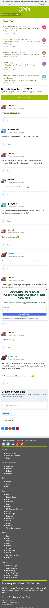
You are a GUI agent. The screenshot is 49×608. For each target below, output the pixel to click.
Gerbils (8, 511)
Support (9, 468)
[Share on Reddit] (10, 428)
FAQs (8, 458)
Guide (4, 491)
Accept (41, 4)
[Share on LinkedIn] (13, 428)
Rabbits (9, 525)
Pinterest (22, 444)
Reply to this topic (24, 97)
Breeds (4, 532)
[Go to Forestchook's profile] (4, 131)
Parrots (9, 521)
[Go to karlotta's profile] (4, 181)
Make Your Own (12, 575)
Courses (5, 562)
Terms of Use (6, 597)
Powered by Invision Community (25, 607)
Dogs (8, 504)
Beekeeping (10, 570)
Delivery (9, 471)
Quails (8, 523)
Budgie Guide (11, 497)
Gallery (8, 484)
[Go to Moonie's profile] (4, 107)
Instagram (3, 444)
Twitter (8, 444)
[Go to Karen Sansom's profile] (44, 64)
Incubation (10, 518)
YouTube (17, 444)
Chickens (9, 502)
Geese (8, 548)
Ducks (8, 506)
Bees (8, 494)
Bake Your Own (11, 577)
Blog (7, 486)
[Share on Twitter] (2, 428)
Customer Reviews (13, 456)
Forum (8, 482)
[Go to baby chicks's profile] (44, 40)
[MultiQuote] (3, 120)
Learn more (33, 4)
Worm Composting (13, 528)
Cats (8, 499)
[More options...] (45, 106)
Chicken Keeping (12, 566)
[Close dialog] (46, 289)
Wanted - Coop (8, 63)
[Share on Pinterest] (17, 428)
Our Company (11, 453)
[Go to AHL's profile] (44, 53)
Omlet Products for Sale (31, 54)
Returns (9, 473)
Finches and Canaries (14, 509)
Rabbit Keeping (11, 568)
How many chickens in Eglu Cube (14, 26)
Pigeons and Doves (13, 555)
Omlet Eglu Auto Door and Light (14, 52)
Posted (16, 108)
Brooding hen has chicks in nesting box (17, 39)
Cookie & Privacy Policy (21, 597)
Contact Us (10, 466)
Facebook (12, 444)
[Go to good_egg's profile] (4, 205)
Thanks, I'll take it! (24, 314)
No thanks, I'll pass (24, 316)
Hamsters (9, 516)
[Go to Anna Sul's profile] (44, 77)
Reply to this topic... (12, 405)
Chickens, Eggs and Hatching (32, 92)
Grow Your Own (12, 573)
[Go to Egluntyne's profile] (4, 255)
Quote (9, 121)
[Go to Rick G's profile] (44, 27)
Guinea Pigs (10, 513)
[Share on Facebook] (6, 428)
